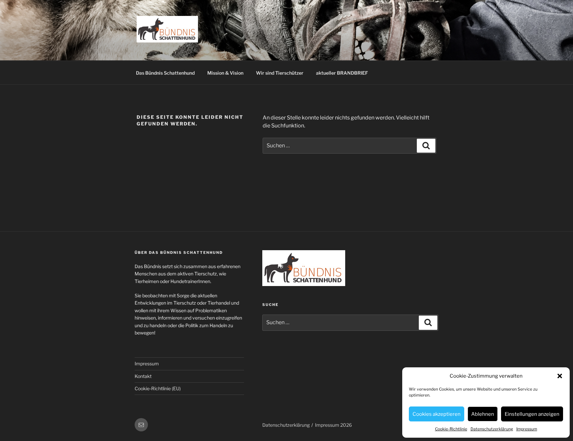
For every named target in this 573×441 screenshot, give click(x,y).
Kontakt (143, 376)
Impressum (526, 428)
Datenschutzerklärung (492, 428)
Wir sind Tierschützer (279, 73)
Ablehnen (482, 414)
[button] (559, 376)
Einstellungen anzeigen (532, 414)
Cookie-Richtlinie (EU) (158, 388)
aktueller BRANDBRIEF (342, 73)
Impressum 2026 (333, 425)
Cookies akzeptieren (437, 414)
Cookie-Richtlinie (451, 428)
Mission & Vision (225, 73)
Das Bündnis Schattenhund (165, 73)
